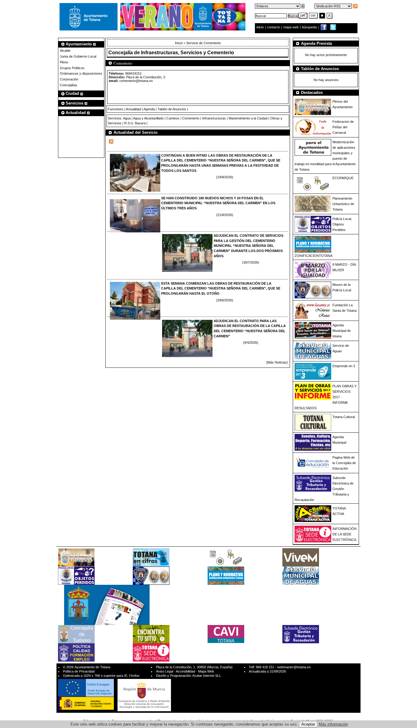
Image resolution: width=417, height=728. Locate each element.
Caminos (172, 118)
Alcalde (65, 50)
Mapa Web (206, 671)
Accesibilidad (185, 671)
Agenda (149, 109)
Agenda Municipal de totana (341, 330)
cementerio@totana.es (136, 81)
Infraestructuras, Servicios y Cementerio (187, 52)
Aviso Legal (164, 671)
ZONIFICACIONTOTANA (313, 255)
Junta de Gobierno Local (78, 56)
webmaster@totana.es (294, 667)
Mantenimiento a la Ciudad (248, 118)
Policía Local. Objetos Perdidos (342, 224)
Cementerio (190, 118)
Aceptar (308, 724)
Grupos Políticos (72, 68)
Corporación (69, 79)
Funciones (115, 109)
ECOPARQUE (343, 178)
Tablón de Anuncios (172, 109)
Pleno (64, 62)
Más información (333, 724)
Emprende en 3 (343, 366)
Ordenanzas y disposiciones (81, 73)
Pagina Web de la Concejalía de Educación (344, 463)
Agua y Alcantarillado (148, 118)
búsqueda (309, 27)
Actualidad (133, 109)
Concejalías (68, 85)
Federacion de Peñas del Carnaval (343, 127)
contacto (273, 27)
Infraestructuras (214, 118)
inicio (260, 27)
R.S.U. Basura (135, 123)
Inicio (179, 43)
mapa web (291, 27)
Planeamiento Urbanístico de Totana (343, 204)
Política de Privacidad (79, 671)
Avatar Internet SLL (206, 675)
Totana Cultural (343, 417)
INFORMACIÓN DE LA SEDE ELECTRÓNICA (344, 534)
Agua (127, 118)
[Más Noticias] (277, 362)
